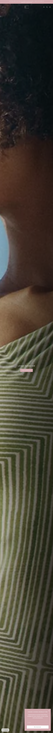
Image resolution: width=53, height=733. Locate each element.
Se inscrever (37, 727)
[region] (26, 368)
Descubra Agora (26, 370)
